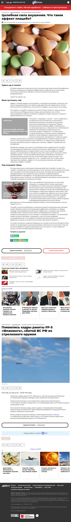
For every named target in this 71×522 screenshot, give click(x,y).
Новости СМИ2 (7, 289)
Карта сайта (47, 487)
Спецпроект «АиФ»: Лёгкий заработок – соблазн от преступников (35, 7)
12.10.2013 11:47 (5, 12)
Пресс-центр (60, 485)
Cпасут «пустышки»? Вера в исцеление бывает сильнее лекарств (53, 276)
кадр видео (5, 384)
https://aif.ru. (33, 508)
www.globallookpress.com (9, 76)
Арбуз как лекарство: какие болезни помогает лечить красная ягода (19, 271)
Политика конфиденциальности (18, 510)
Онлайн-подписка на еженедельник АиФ (44, 485)
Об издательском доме (24, 485)
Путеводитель (38, 487)
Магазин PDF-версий (16, 487)
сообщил (56, 415)
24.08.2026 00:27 (6, 324)
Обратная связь (28, 487)
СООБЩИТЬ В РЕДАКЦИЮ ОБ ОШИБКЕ (20, 489)
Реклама (13, 485)
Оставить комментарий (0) (56, 250)
